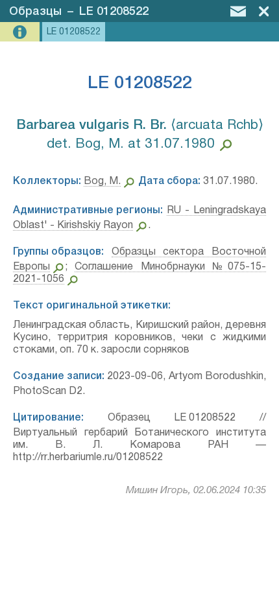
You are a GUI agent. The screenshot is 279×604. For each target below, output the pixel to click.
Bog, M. (102, 181)
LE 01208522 (114, 11)
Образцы (35, 11)
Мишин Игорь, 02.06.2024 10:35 (196, 490)
